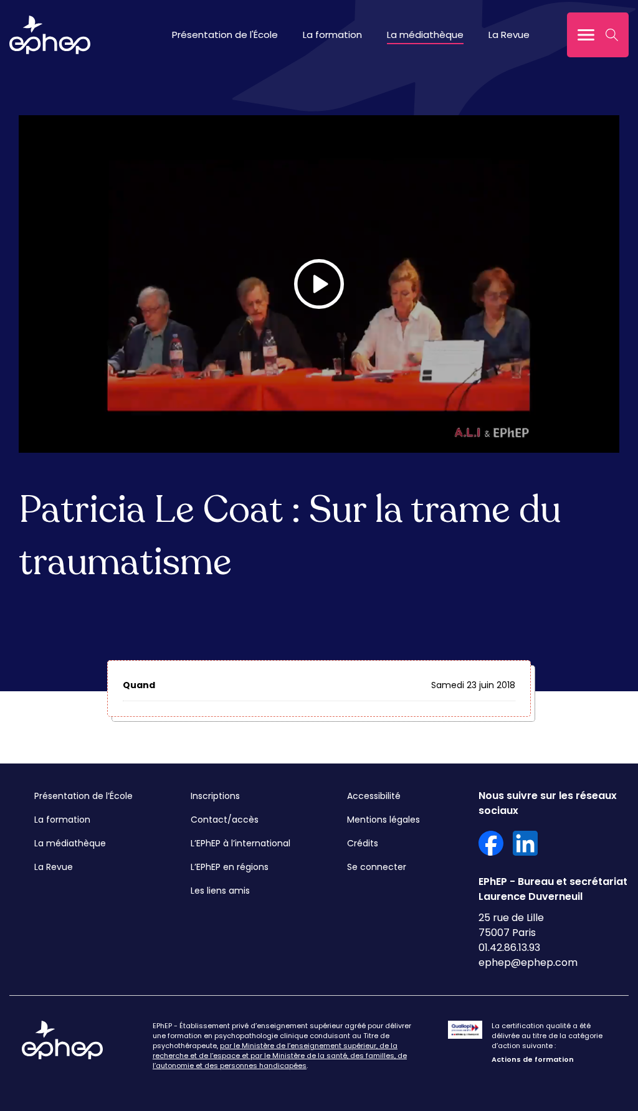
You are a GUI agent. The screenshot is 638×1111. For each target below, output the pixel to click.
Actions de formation (533, 1059)
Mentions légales (383, 819)
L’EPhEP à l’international (240, 843)
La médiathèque (425, 34)
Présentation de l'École (225, 34)
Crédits (362, 843)
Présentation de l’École (83, 796)
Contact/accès (225, 819)
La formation (332, 34)
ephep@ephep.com (528, 962)
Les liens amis (220, 890)
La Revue (509, 34)
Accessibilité (374, 796)
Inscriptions (215, 796)
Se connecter (376, 867)
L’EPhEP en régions (230, 867)
